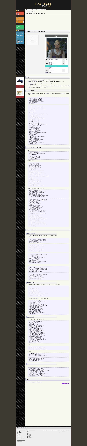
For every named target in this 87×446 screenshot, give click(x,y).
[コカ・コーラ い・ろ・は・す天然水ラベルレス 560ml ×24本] (20, 91)
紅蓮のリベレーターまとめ (19, 36)
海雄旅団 (50, 62)
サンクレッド (47, 284)
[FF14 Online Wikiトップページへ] (43, 5)
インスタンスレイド (19, 26)
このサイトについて (19, 43)
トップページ (19, 434)
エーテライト (63, 93)
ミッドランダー (55, 59)
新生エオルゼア (38, 85)
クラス (17, 17)
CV (63, 70)
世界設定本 (46, 72)
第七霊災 (42, 80)
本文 (26, 9)
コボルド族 (35, 81)
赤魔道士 (37, 298)
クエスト (17, 25)
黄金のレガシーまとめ (19, 40)
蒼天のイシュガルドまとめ (19, 34)
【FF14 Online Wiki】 (19, 427)
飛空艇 (17, 22)
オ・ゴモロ (31, 93)
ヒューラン (51, 59)
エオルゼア (18, 12)
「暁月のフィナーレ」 (33, 42)
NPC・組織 (17, 14)
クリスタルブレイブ (52, 63)
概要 (29, 35)
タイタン (28, 90)
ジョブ (17, 18)
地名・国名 (17, 13)
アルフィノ (51, 68)
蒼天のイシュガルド (48, 85)
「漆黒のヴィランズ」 (33, 41)
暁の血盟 (50, 64)
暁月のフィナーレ (30, 364)
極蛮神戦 (17, 28)
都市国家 (28, 436)
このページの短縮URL (66, 383)
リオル (27, 427)
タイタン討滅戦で (31, 36)
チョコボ (17, 21)
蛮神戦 (17, 27)
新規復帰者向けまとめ (21, 440)
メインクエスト (51, 70)
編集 (45, 9)
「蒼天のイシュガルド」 (33, 39)
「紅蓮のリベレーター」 (33, 40)
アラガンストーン (30, 437)
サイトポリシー (19, 441)
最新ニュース (19, 435)
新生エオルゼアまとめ (19, 32)
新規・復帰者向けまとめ (19, 41)
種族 (28, 433)
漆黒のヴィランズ (58, 85)
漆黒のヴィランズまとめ (19, 37)
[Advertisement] (20, 59)
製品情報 (17, 42)
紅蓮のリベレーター (31, 282)
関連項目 (30, 43)
